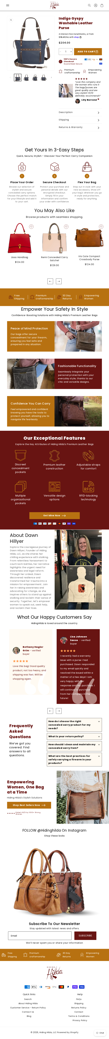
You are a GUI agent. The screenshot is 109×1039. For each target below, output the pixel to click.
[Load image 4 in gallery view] (43, 77)
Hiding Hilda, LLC (48, 1032)
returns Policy (78, 1007)
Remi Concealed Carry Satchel (54, 259)
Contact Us (28, 1011)
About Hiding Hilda (28, 1003)
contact (78, 1011)
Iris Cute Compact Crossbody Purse (89, 258)
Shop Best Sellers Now (26, 805)
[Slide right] (51, 77)
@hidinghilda (49, 830)
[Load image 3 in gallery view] (35, 77)
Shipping (78, 1003)
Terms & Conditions (79, 1016)
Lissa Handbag (19, 257)
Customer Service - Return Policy (28, 1007)
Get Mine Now (51, 515)
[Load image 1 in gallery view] (17, 77)
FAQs (78, 999)
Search (28, 999)
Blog (29, 1016)
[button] (8, 5)
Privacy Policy (80, 1020)
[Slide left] (10, 77)
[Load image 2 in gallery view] (26, 77)
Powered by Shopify (67, 1032)
